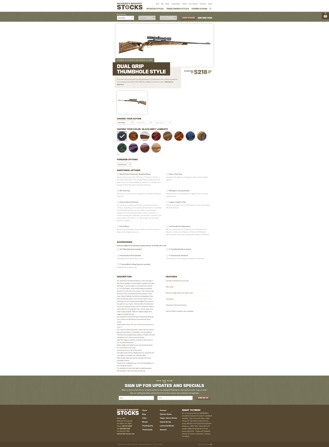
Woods (167, 4)
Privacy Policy (157, 444)
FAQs (144, 418)
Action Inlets (203, 4)
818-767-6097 (127, 426)
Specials (184, 4)
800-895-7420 (205, 18)
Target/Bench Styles (177, 9)
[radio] (122, 136)
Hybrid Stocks (199, 9)
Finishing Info (147, 426)
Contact (210, 4)
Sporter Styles (155, 9)
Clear (118, 154)
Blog (162, 4)
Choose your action (129, 119)
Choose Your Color (129, 129)
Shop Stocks (188, 18)
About (157, 4)
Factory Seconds (193, 4)
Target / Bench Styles (168, 418)
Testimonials (147, 430)
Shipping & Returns (145, 444)
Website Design (203, 444)
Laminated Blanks (175, 4)
